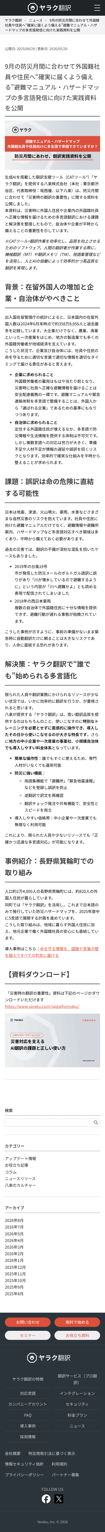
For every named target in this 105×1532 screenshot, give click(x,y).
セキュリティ (77, 1404)
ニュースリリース (20, 1178)
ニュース (35, 20)
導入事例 (28, 1426)
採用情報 (28, 1437)
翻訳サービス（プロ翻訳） (77, 1379)
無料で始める (77, 1322)
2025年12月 (15, 1267)
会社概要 (13, 1453)
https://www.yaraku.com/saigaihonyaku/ (42, 1006)
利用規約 (59, 1464)
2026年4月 (14, 1240)
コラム (11, 1172)
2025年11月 (15, 1274)
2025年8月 (14, 1293)
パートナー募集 (65, 1475)
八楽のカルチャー (20, 1185)
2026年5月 (14, 1234)
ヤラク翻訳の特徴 (27, 1379)
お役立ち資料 (77, 1335)
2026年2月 (14, 1253)
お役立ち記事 (16, 1165)
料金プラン (77, 1415)
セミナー (28, 1335)
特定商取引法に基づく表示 (51, 1453)
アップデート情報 (20, 1158)
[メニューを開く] (97, 8)
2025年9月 (14, 1287)
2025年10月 (15, 1280)
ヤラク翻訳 (13, 20)
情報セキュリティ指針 (24, 1464)
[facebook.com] (46, 1498)
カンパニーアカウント (27, 1404)
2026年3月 (14, 1247)
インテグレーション (77, 1393)
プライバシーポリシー (24, 1475)
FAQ (28, 1415)
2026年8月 (14, 1220)
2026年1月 (14, 1260)
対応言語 (28, 1393)
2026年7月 (14, 1227)
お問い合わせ (28, 1322)
